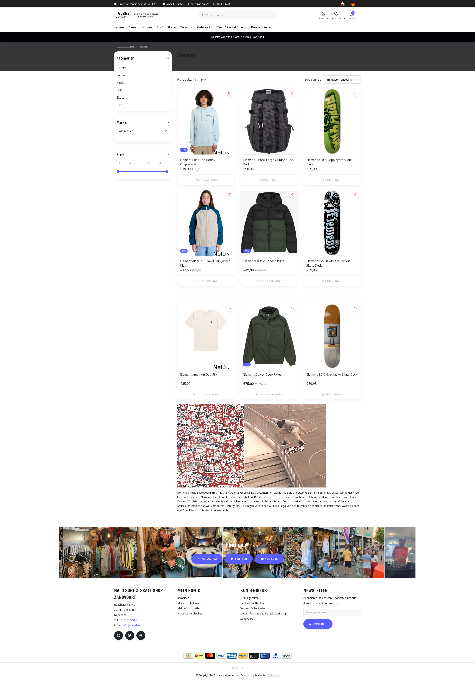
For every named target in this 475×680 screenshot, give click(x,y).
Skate (171, 27)
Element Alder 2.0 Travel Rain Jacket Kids (205, 263)
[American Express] (232, 656)
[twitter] (129, 635)
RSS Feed (237, 668)
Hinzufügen (271, 180)
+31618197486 (128, 620)
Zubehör (186, 27)
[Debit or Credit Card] (254, 656)
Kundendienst (261, 27)
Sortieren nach (313, 79)
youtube (271, 558)
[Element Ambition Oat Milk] (206, 336)
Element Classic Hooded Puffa (263, 261)
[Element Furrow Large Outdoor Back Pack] (269, 121)
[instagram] (118, 635)
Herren (119, 27)
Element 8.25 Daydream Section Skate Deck (328, 263)
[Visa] (221, 656)
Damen (133, 27)
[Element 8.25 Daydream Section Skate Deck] (332, 222)
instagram (209, 558)
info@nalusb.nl (131, 625)
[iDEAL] (199, 656)
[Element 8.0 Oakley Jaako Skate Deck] (332, 336)
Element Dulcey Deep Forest (262, 374)
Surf (160, 27)
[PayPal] (243, 656)
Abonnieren (318, 624)
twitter (241, 558)
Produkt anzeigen (206, 281)
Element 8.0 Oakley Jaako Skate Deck (331, 374)
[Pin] (265, 656)
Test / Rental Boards (232, 27)
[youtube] (140, 635)
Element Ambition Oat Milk (198, 374)
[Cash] (188, 656)
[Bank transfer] (286, 656)
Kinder (147, 27)
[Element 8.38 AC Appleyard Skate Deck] (332, 121)
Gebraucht (205, 27)
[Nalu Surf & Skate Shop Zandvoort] (137, 15)
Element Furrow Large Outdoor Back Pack (268, 162)
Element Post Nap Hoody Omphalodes (197, 162)
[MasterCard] (210, 656)
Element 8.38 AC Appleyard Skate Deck (329, 162)
